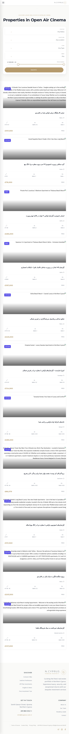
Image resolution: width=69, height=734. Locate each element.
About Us (63, 704)
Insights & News (27, 687)
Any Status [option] (61, 32)
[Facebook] (65, 729)
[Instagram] (62, 729)
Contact (64, 715)
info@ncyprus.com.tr (24, 715)
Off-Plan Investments (25, 684)
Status (62, 29)
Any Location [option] (60, 40)
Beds (63, 53)
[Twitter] (58, 729)
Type (63, 45)
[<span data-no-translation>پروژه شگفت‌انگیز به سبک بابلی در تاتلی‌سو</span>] (34, 561)
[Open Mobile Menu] (3, 2)
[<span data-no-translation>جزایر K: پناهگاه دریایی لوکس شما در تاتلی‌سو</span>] (34, 97)
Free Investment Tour (25, 691)
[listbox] (35, 32)
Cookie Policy (24, 725)
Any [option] (63, 56)
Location (61, 37)
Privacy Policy (32, 725)
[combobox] (35, 40)
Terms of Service (15, 725)
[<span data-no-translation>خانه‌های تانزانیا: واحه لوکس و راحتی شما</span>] (34, 406)
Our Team (63, 708)
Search (33, 70)
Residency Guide (61, 712)
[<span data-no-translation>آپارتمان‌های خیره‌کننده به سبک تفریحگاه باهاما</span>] (34, 612)
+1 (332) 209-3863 (26, 711)
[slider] (64, 64)
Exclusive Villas (27, 677)
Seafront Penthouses (26, 680)
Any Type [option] (61, 48)
